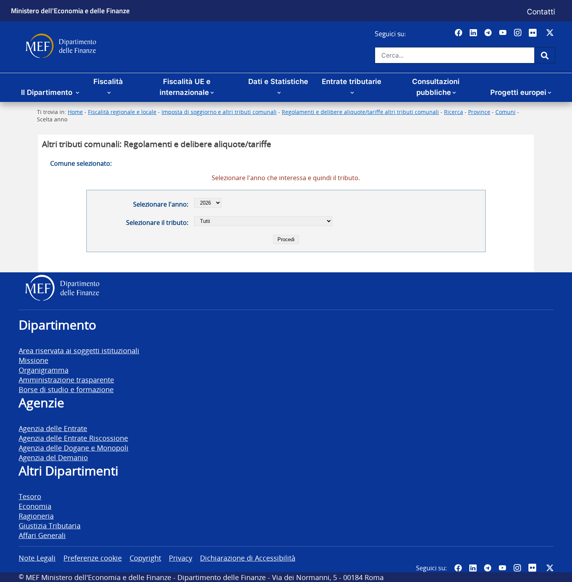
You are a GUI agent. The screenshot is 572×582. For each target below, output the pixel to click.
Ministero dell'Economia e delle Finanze (70, 10)
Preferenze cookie (92, 558)
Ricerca (453, 112)
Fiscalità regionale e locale (122, 112)
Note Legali (37, 558)
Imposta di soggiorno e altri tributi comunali (219, 112)
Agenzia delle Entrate (53, 428)
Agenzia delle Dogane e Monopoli (73, 447)
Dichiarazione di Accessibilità (247, 558)
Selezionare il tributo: (157, 222)
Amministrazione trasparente (66, 379)
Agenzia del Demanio (53, 457)
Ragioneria (36, 516)
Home (75, 112)
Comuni (505, 112)
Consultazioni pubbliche (436, 86)
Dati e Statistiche (278, 81)
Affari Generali (42, 535)
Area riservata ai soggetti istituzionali (79, 350)
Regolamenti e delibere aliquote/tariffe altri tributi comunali (360, 112)
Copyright (145, 558)
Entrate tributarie (351, 81)
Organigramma (43, 370)
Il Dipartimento (47, 92)
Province (479, 112)
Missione (33, 360)
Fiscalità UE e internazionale (185, 86)
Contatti (541, 11)
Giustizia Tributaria (50, 525)
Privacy (180, 558)
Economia (35, 506)
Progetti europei (518, 92)
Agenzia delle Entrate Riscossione (73, 438)
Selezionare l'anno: (160, 204)
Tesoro (30, 496)
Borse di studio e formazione (66, 389)
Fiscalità (108, 81)
